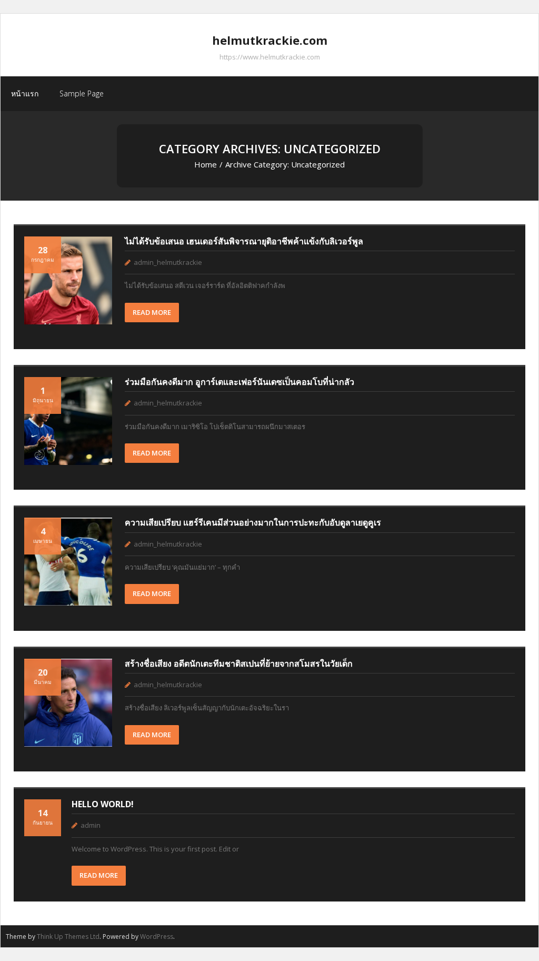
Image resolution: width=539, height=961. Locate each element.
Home (205, 164)
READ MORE (152, 312)
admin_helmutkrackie (168, 262)
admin (91, 825)
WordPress (156, 936)
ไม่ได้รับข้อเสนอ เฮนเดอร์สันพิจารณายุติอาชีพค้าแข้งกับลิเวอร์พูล (244, 241)
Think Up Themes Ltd (68, 936)
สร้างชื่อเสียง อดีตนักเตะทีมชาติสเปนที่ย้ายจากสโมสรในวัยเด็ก (239, 663)
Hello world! (103, 804)
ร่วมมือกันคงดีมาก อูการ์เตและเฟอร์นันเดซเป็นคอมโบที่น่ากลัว (239, 382)
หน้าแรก (24, 93)
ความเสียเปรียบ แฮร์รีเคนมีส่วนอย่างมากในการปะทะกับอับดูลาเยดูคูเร (253, 522)
